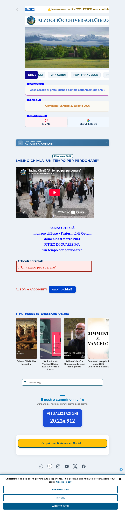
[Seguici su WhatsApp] (41, 467)
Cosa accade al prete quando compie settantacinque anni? (67, 89)
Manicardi (47, 74)
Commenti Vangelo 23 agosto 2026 (67, 105)
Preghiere (102, 74)
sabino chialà (62, 289)
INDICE (32, 74)
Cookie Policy (63, 481)
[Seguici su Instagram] (58, 467)
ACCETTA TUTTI (60, 506)
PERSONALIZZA (60, 489)
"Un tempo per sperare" (38, 267)
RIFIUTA (60, 498)
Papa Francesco (74, 74)
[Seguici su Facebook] (83, 467)
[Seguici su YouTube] (66, 467)
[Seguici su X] (75, 467)
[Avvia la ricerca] (25, 382)
